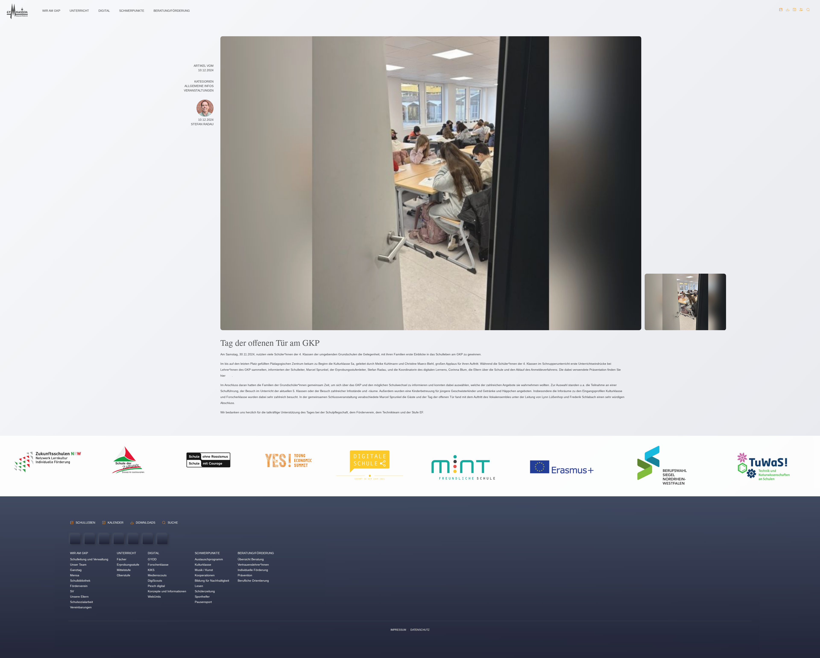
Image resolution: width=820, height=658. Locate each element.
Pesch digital (156, 586)
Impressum (398, 629)
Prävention (245, 575)
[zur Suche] (808, 11)
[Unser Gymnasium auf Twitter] (133, 539)
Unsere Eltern (79, 596)
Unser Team (78, 564)
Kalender (115, 522)
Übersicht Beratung (251, 559)
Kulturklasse (203, 564)
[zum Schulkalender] (794, 11)
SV (72, 591)
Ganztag (76, 570)
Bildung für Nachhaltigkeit (212, 580)
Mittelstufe (124, 570)
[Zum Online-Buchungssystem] (801, 11)
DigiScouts (155, 580)
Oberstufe (123, 575)
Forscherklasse (158, 564)
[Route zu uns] (104, 539)
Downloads (145, 522)
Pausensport (203, 602)
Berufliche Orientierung (253, 580)
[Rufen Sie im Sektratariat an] (75, 539)
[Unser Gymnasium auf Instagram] (162, 539)
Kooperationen (205, 575)
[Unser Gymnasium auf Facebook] (148, 539)
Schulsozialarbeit (81, 602)
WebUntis (154, 596)
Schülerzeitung (205, 591)
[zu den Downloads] (787, 11)
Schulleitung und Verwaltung (89, 559)
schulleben (85, 522)
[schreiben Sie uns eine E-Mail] (90, 539)
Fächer (121, 559)
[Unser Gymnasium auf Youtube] (119, 539)
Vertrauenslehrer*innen (253, 564)
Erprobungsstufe (128, 564)
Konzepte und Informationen (167, 591)
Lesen (199, 586)
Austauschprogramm (209, 559)
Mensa (74, 575)
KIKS (151, 570)
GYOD (152, 559)
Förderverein (79, 586)
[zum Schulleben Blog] (780, 11)
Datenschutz (419, 629)
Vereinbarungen (81, 607)
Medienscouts (157, 575)
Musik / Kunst (204, 570)
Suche (173, 522)
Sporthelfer (202, 596)
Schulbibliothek (80, 580)
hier (223, 375)
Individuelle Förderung (253, 570)
